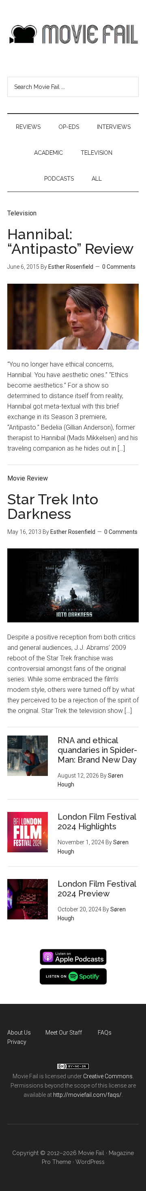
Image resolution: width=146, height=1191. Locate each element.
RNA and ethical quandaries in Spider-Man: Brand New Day (97, 750)
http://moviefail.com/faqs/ (87, 1095)
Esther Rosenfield (70, 266)
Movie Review (27, 478)
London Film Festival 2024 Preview (97, 888)
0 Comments (118, 266)
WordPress (90, 1162)
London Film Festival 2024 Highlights (97, 821)
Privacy (16, 1042)
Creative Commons (108, 1076)
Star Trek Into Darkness (52, 506)
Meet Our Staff (63, 1032)
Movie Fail (73, 34)
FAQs (105, 1032)
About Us (19, 1032)
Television (21, 213)
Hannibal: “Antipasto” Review (70, 241)
